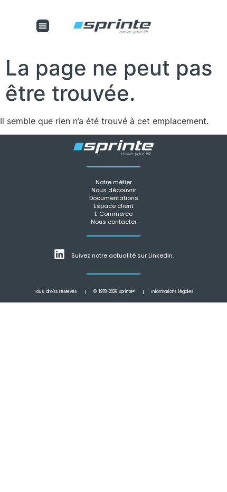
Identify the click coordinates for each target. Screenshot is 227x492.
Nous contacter (114, 221)
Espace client (113, 206)
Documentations (113, 198)
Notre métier (114, 182)
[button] (42, 26)
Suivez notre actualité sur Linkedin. (122, 255)
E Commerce (113, 214)
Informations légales (172, 292)
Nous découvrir (113, 190)
